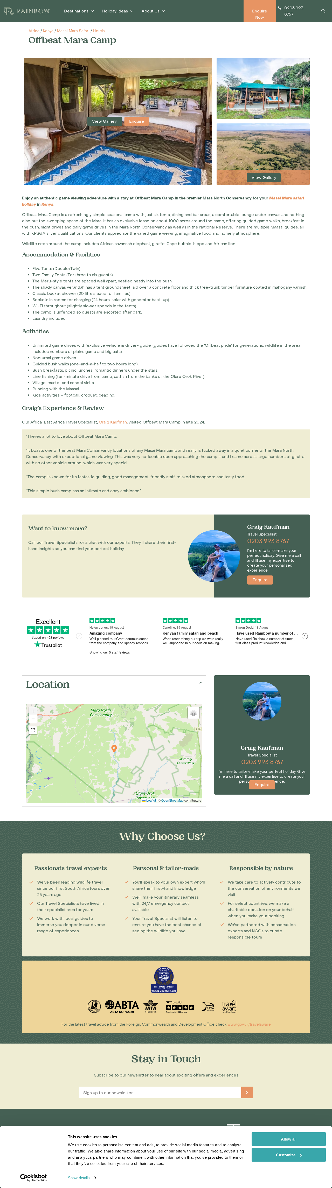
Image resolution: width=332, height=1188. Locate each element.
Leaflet (151, 800)
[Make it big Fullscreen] (33, 730)
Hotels (99, 31)
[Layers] (193, 713)
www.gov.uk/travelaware (249, 1024)
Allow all (288, 1139)
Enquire (136, 121)
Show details (79, 1178)
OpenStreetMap (172, 800)
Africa (34, 31)
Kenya (48, 31)
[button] (114, 748)
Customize (285, 1154)
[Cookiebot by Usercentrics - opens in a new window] (33, 1178)
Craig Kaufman (113, 422)
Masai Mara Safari (73, 31)
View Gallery (105, 121)
